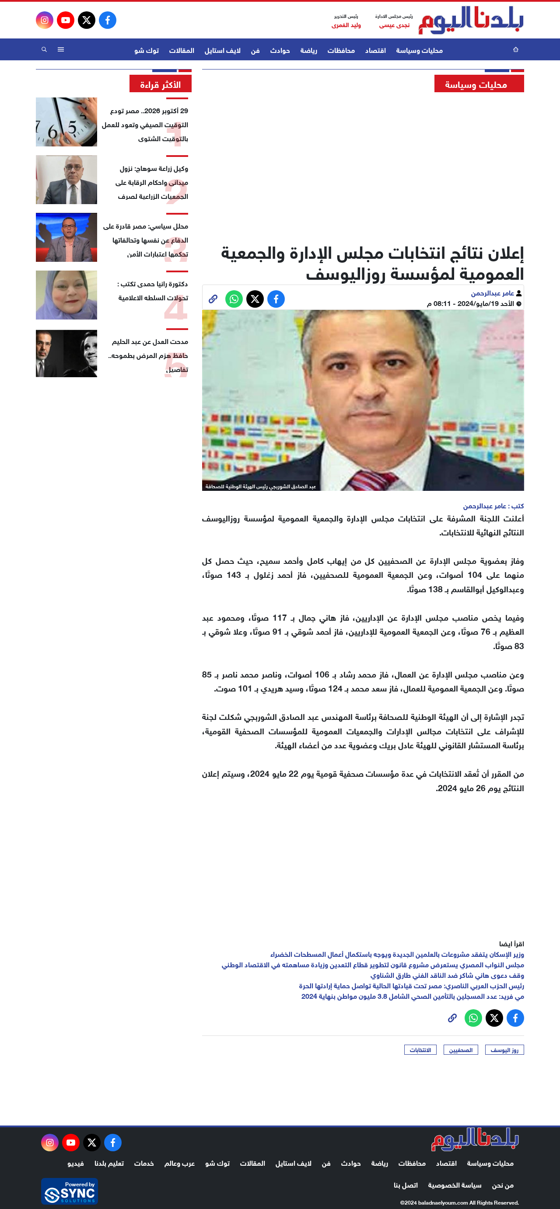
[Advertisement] (363, 164)
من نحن (503, 1184)
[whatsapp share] (234, 299)
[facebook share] (276, 299)
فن (255, 49)
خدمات (144, 1162)
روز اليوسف (504, 1049)
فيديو (75, 1162)
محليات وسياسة (419, 49)
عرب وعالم (179, 1162)
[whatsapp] (213, 299)
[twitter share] (255, 299)
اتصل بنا (406, 1184)
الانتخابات (420, 1049)
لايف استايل (223, 49)
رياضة (309, 49)
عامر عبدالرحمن (493, 292)
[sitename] (475, 1139)
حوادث (280, 49)
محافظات (341, 49)
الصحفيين (460, 1049)
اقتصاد (375, 49)
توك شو (146, 49)
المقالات (181, 49)
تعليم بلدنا (109, 1162)
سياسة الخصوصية (455, 1184)
